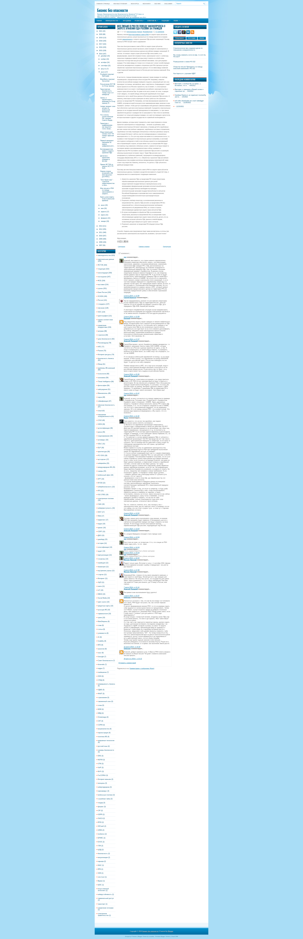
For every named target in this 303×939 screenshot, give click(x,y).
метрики (101, 331)
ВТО (99, 645)
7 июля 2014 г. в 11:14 (131, 587)
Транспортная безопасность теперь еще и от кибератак (107, 91)
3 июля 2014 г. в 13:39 (131, 317)
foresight (101, 657)
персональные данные (106, 259)
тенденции (101, 269)
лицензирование (103, 436)
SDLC (100, 444)
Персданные (127, 20)
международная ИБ (105, 467)
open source (102, 602)
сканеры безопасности (106, 750)
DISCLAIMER (168, 3)
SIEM (100, 424)
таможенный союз (104, 701)
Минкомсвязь (102, 393)
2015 (100, 50)
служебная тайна (104, 799)
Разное (177, 20)
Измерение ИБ (152, 20)
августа (103, 69)
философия (102, 385)
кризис (100, 527)
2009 (100, 239)
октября (103, 62)
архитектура (102, 451)
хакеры (100, 471)
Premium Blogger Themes (162, 936)
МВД (99, 713)
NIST (99, 512)
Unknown (127, 597)
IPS (99, 491)
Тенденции (165, 20)
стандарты (101, 304)
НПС (99, 347)
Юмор (100, 364)
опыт (99, 653)
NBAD (100, 594)
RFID (99, 822)
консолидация (103, 273)
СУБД (100, 680)
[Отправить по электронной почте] (118, 241)
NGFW (100, 760)
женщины (101, 783)
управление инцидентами (102, 326)
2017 (100, 44)
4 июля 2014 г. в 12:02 (131, 513)
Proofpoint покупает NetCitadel (107, 75)
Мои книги (146, 3)
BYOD (100, 483)
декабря (104, 56)
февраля (104, 218)
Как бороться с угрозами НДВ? (184, 73)
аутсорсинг (102, 459)
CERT (100, 531)
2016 (100, 47)
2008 (100, 242)
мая (102, 208)
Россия (100, 300)
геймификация (103, 401)
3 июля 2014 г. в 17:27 (131, 339)
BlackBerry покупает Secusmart (107, 80)
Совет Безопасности (105, 660)
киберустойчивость (105, 894)
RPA (99, 869)
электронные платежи (106, 498)
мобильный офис (104, 475)
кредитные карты (104, 606)
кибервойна (102, 463)
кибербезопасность (105, 487)
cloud (100, 411)
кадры (100, 668)
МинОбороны (102, 621)
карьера (101, 861)
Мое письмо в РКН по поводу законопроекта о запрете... (107, 191)
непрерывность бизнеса (106, 684)
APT (99, 479)
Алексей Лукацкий (131, 341)
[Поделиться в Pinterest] (127, 241)
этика (100, 705)
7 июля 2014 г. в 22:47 (131, 596)
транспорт (101, 904)
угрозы (100, 288)
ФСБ (99, 280)
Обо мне (157, 3)
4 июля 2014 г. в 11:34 (131, 416)
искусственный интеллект (103, 889)
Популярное (179, 38)
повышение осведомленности (104, 415)
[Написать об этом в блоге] (120, 241)
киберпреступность (105, 508)
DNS (99, 756)
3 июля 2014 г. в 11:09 (131, 296)
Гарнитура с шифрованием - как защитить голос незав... (106, 126)
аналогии (101, 649)
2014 (100, 54)
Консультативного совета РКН (139, 34)
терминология (103, 614)
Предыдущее (167, 246)
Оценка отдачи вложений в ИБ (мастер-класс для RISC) (106, 173)
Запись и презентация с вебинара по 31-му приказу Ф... (107, 100)
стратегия (101, 335)
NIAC (100, 865)
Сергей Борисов (130, 297)
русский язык (102, 746)
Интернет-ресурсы (104, 354)
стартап (100, 574)
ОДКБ (100, 690)
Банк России (102, 292)
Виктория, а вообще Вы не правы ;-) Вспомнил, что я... (188, 84)
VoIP (99, 767)
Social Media (102, 598)
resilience (101, 834)
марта (103, 215)
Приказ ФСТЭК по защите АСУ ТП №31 (106, 166)
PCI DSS (101, 455)
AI (98, 637)
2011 (100, 232)
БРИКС (100, 838)
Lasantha (151, 936)
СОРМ (100, 725)
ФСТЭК (100, 265)
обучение (101, 308)
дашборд (101, 539)
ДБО (99, 535)
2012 (100, 229)
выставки (101, 284)
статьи (100, 629)
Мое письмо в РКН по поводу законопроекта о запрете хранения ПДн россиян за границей (141, 27)
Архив (202, 38)
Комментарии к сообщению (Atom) (142, 668)
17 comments (160, 32)
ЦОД (99, 850)
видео (100, 524)
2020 (100, 34)
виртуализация (103, 555)
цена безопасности (104, 339)
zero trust (101, 877)
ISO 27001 (101, 494)
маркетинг (101, 520)
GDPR (100, 814)
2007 (100, 245)
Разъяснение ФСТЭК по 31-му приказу (107, 85)
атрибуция (101, 563)
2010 (100, 236)
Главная (99, 20)
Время (100, 881)
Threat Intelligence (104, 381)
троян (100, 617)
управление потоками (105, 908)
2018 (100, 41)
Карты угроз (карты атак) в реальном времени (107, 198)
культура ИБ (102, 610)
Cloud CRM (174, 936)
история (101, 543)
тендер (100, 803)
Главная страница (103, 3)
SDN (99, 873)
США (99, 504)
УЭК (99, 846)
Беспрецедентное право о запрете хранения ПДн (107, 151)
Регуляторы (139, 20)
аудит (100, 551)
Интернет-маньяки (104, 779)
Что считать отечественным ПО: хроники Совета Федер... (107, 117)
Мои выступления (120, 3)
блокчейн (101, 664)
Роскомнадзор (103, 343)
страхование (102, 697)
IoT (99, 590)
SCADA (100, 296)
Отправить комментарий (127, 663)
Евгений (127, 318)
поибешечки (102, 672)
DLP (99, 448)
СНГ (99, 721)
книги (100, 586)
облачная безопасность (106, 405)
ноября (103, 59)
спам (99, 625)
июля (103, 72)
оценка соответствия (105, 320)
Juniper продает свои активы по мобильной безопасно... (107, 109)
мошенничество (103, 729)
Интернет (101, 578)
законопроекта (127, 39)
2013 (100, 226)
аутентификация (104, 428)
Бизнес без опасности (112, 10)
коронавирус (102, 791)
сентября (104, 65)
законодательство (104, 255)
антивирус (101, 440)
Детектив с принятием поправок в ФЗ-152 (105, 158)
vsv (125, 257)
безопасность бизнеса (106, 358)
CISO (100, 420)
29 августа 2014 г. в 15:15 (133, 659)
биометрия (101, 567)
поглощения (102, 277)
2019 (100, 38)
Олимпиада (102, 717)
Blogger (170, 931)
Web (99, 516)
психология (102, 374)
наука (100, 397)
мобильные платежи (105, 795)
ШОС (100, 885)
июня (103, 205)
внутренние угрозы (104, 571)
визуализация (103, 857)
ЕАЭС (100, 842)
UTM (99, 763)
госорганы (101, 559)
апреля (103, 212)
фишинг (100, 806)
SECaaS (101, 826)
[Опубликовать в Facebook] (125, 241)
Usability (101, 641)
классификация (103, 547)
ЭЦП (99, 582)
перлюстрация (103, 733)
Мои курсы (135, 3)
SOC (99, 312)
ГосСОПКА (102, 775)
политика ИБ (102, 736)
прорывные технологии (106, 740)
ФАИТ (100, 693)
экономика (101, 378)
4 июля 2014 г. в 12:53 (131, 529)
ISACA (100, 818)
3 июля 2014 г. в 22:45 (131, 374)
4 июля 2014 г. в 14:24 (131, 547)
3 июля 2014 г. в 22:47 (131, 393)
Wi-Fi (99, 771)
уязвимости (102, 633)
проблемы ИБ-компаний (106, 368)
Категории (191, 38)
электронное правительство (103, 914)
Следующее (121, 246)
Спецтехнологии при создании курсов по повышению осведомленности (188, 49)
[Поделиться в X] (123, 241)
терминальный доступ (106, 898)
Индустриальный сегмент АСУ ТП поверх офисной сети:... (107, 134)
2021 (100, 31)
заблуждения (102, 389)
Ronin (126, 418)
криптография (103, 316)
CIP (99, 810)
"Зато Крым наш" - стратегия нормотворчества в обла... (107, 182)
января (103, 221)
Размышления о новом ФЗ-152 (184, 62)
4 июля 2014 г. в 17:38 (131, 570)
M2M (99, 709)
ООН (99, 676)
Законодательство (112, 20)
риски (100, 432)
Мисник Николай (130, 560)
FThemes (134, 936)
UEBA (100, 830)
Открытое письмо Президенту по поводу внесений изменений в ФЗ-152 (188, 67)
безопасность (103, 853)
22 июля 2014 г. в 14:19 (132, 647)
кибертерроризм (103, 787)
